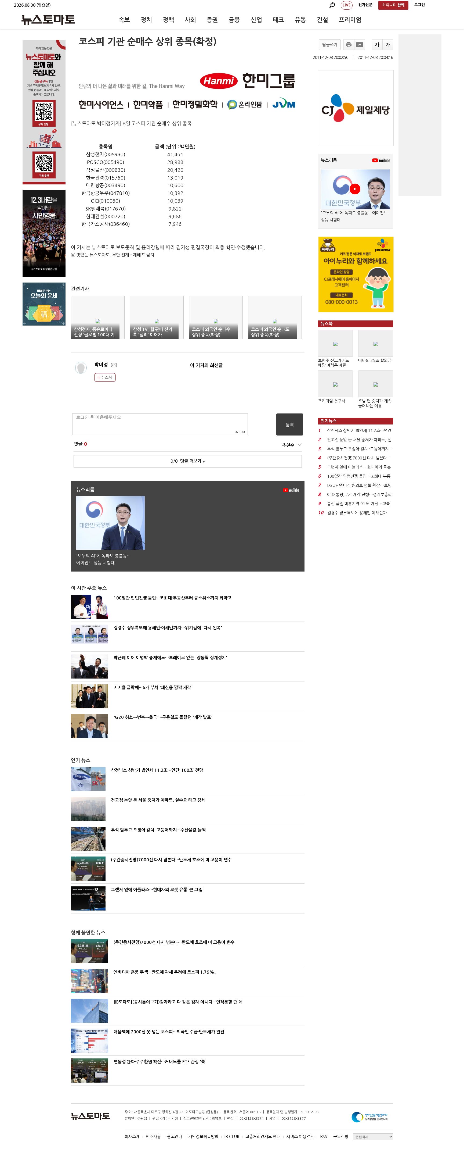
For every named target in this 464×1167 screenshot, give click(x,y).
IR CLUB (231, 1136)
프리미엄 (350, 20)
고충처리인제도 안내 (262, 1136)
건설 (322, 20)
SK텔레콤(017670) (105, 208)
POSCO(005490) (105, 162)
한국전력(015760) (105, 178)
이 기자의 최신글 (206, 365)
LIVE (347, 5)
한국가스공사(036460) (105, 224)
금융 (234, 20)
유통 (300, 20)
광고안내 (174, 1136)
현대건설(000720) (105, 216)
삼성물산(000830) (105, 170)
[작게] (387, 44)
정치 (146, 20)
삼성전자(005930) (105, 154)
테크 (278, 20)
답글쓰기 (329, 45)
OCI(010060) (105, 201)
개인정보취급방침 (203, 1136)
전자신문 (365, 5)
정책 (168, 20)
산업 (256, 20)
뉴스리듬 (329, 160)
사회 (190, 20)
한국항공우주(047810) (105, 193)
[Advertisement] (419, 115)
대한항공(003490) (105, 185)
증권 (212, 20)
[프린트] (348, 44)
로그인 (419, 5)
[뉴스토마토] (48, 19)
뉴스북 (106, 377)
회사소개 (132, 1136)
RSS (323, 1136)
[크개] (377, 44)
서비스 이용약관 (300, 1136)
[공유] (359, 44)
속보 (124, 20)
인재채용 (153, 1136)
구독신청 (340, 1136)
